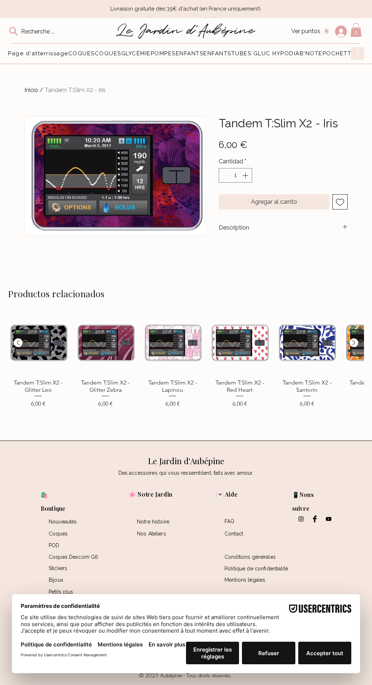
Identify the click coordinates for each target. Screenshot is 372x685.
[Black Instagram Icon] (301, 518)
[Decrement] (225, 175)
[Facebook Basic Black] (314, 518)
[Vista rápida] (38, 343)
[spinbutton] (235, 175)
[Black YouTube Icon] (328, 518)
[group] (186, 370)
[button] (356, 30)
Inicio (31, 90)
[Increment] (246, 175)
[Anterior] (18, 342)
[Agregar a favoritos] (340, 202)
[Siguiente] (353, 342)
